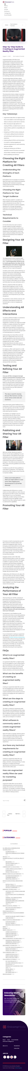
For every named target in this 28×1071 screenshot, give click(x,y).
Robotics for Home (11, 935)
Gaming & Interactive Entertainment (13, 912)
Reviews (5, 928)
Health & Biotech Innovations (11, 919)
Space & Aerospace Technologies (12, 938)
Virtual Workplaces (11, 863)
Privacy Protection (11, 872)
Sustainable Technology (10, 945)
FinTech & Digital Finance (10, 905)
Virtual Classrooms (11, 887)
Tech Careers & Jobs (8, 952)
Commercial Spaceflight (13, 942)
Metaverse (9, 861)
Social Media (9, 969)
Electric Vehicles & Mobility (14, 947)
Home (6, 25)
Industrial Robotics (11, 878)
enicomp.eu (18, 1068)
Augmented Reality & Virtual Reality (13, 858)
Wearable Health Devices (13, 924)
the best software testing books (17, 637)
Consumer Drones (11, 877)
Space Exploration (11, 943)
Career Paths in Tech (12, 954)
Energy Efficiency (11, 949)
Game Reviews (9, 918)
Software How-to (11, 972)
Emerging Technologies (10, 889)
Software (8, 970)
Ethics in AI (9, 870)
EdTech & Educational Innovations (13, 880)
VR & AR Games (9, 865)
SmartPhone (9, 936)
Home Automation (11, 933)
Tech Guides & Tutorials (18, 56)
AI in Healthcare (10, 921)
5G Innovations (10, 851)
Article (5, 856)
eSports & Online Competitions (15, 916)
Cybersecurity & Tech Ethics (11, 866)
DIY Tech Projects (11, 961)
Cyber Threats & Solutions (13, 868)
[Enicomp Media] (8, 2)
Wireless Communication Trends (15, 853)
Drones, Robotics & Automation (12, 873)
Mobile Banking (10, 909)
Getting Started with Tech (13, 962)
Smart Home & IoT (8, 930)
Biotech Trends (10, 923)
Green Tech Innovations (13, 950)
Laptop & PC (9, 964)
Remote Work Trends (12, 956)
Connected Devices (11, 931)
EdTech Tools (9, 884)
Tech (7, 903)
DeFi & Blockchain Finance (13, 907)
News (4, 926)
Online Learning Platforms (14, 886)
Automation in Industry (12, 875)
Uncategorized (7, 974)
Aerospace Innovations (12, 940)
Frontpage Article (8, 911)
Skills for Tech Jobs (11, 957)
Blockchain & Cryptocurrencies (15, 894)
